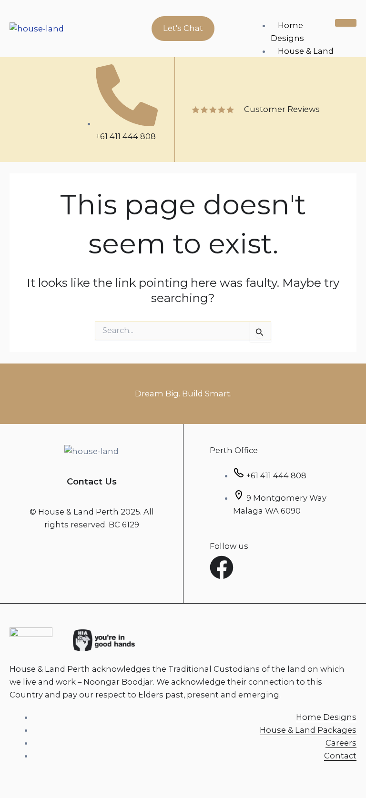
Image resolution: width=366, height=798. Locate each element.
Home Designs (287, 31)
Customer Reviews (282, 109)
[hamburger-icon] (345, 23)
